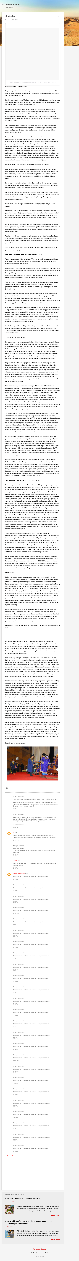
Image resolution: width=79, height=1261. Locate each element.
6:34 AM (15, 1095)
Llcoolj (15, 860)
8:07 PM (15, 1129)
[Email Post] (6, 789)
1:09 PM (15, 1106)
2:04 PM (15, 1049)
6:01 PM (15, 936)
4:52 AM (15, 947)
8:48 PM (15, 868)
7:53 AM (15, 1140)
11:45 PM (16, 1072)
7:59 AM (15, 1151)
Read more (55, 1215)
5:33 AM (15, 891)
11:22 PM (16, 855)
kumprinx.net (13, 4)
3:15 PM (15, 902)
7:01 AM (15, 1038)
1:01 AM (15, 879)
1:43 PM (15, 925)
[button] (58, 16)
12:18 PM (16, 840)
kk (13, 833)
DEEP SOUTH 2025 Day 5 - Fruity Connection (22, 1199)
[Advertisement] (71, 41)
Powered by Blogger (39, 1249)
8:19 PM (15, 1083)
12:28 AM (16, 1061)
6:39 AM (15, 1015)
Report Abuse (39, 1257)
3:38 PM (15, 959)
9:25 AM (15, 1117)
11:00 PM (16, 913)
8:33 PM (15, 993)
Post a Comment (12, 1156)
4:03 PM (15, 809)
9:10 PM (15, 827)
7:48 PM (15, 1004)
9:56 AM (15, 981)
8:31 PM (15, 1027)
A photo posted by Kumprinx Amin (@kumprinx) (22, 82)
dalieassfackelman (19, 873)
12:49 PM (16, 970)
